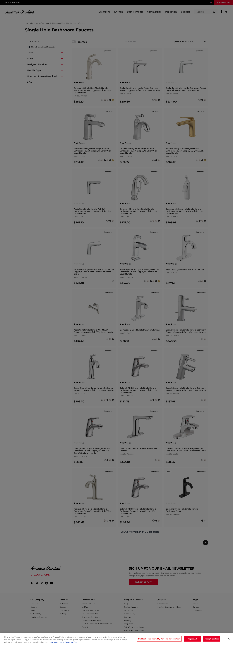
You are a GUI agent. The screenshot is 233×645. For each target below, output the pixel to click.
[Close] (229, 639)
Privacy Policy (70, 642)
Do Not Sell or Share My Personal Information (159, 639)
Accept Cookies (212, 639)
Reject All (192, 639)
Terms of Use (56, 642)
